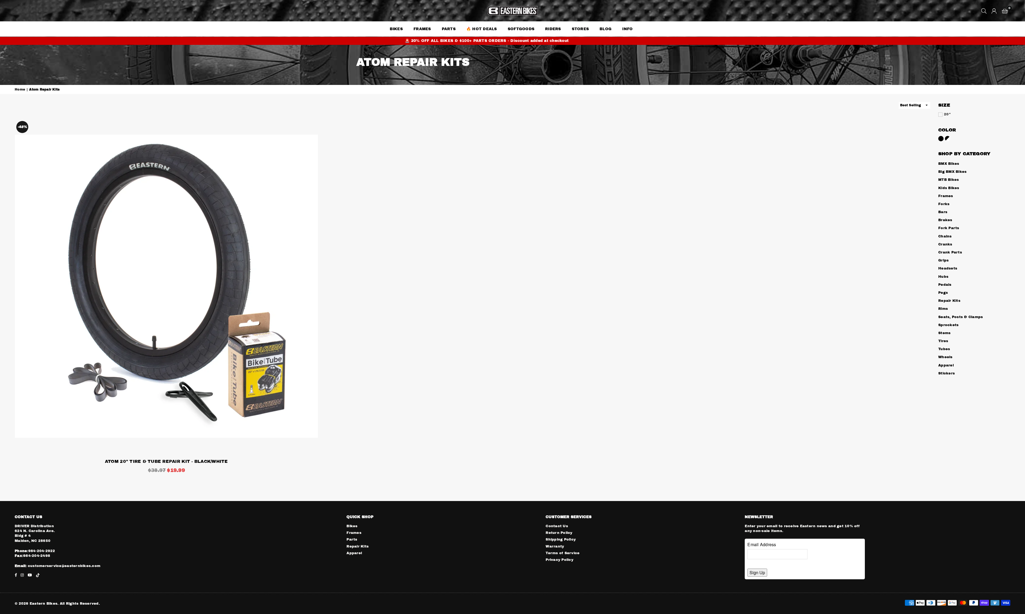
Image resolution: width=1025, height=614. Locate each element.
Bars (942, 212)
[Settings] (994, 10)
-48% (22, 127)
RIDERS (553, 29)
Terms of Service (562, 553)
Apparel (946, 365)
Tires (943, 341)
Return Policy (559, 533)
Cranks (945, 244)
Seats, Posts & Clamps (960, 317)
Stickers (946, 373)
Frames (422, 29)
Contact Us (557, 526)
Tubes (944, 349)
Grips (943, 260)
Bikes (351, 526)
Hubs (943, 277)
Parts (351, 539)
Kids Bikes (948, 188)
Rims (943, 309)
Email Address (761, 544)
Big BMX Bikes (952, 172)
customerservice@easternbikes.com (64, 566)
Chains (945, 236)
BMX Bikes (948, 164)
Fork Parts (948, 228)
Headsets (947, 268)
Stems (944, 333)
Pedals (945, 285)
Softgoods (521, 29)
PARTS (449, 29)
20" (947, 114)
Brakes (945, 220)
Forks (943, 204)
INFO (627, 29)
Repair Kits (949, 301)
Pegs (943, 293)
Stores (580, 29)
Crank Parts (950, 252)
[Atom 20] (166, 286)
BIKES (396, 29)
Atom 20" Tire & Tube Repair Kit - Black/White (166, 461)
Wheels (945, 357)
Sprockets (948, 325)
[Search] (984, 10)
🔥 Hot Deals (481, 29)
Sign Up (757, 572)
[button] (1004, 10)
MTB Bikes (948, 180)
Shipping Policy (561, 539)
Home (20, 89)
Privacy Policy (559, 560)
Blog (606, 29)
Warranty (555, 546)
